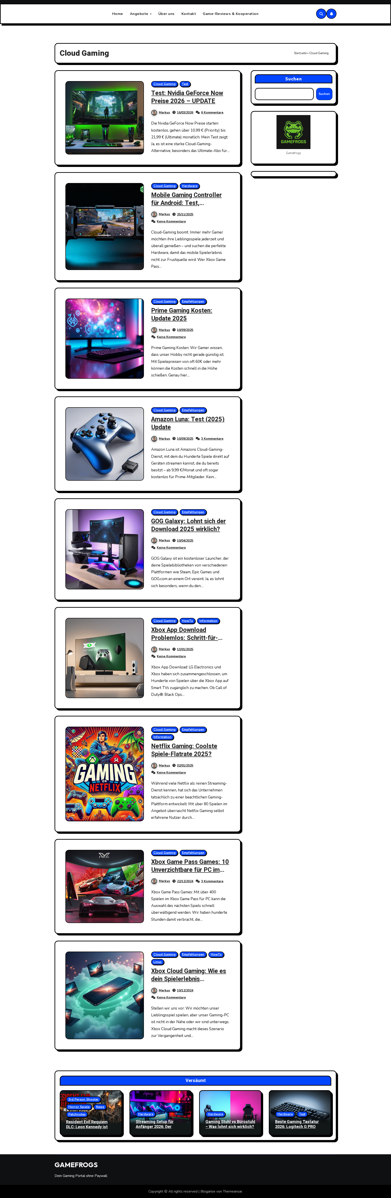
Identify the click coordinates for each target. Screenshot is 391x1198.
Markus (164, 112)
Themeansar (232, 1191)
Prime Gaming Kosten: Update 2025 (181, 314)
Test (185, 84)
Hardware (189, 186)
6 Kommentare (212, 112)
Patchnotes (77, 1114)
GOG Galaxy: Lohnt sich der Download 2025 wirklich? (188, 525)
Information (208, 621)
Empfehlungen (193, 301)
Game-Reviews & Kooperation (230, 13)
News (100, 1107)
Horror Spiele (79, 1107)
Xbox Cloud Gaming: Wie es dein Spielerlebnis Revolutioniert (188, 979)
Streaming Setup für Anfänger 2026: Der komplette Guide (155, 1127)
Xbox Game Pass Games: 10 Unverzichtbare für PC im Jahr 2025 (190, 870)
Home (117, 13)
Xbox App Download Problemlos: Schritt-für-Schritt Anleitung (184, 638)
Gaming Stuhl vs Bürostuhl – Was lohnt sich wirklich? (230, 1124)
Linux (157, 962)
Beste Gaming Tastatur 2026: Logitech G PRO (297, 1124)
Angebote (140, 13)
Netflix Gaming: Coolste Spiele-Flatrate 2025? (184, 750)
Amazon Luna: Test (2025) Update (187, 423)
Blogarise (207, 1191)
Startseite (300, 53)
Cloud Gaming (164, 84)
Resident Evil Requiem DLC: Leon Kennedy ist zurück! (87, 1127)
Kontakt (188, 13)
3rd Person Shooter (83, 1099)
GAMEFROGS (76, 1164)
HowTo (187, 621)
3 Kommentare (212, 438)
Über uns (166, 13)
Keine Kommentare (171, 221)
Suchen (293, 79)
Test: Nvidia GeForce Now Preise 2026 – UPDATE (187, 97)
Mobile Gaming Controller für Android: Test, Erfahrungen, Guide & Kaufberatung (186, 207)
